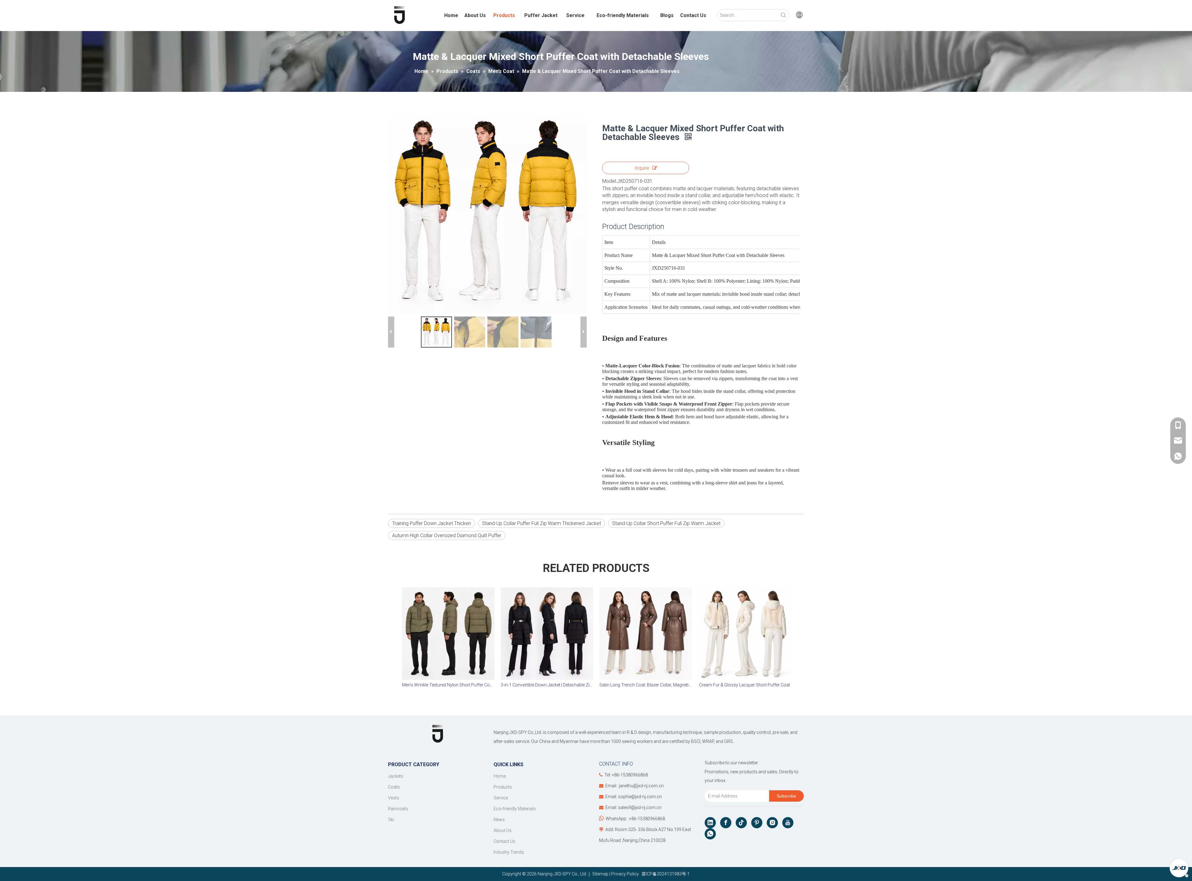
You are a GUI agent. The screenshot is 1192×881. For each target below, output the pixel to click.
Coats (394, 786)
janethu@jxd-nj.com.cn (641, 785)
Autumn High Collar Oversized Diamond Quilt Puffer (446, 535)
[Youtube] (787, 822)
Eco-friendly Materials (515, 808)
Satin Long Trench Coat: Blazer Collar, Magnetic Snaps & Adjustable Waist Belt (645, 684)
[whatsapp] (710, 833)
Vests (393, 797)
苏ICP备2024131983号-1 (665, 873)
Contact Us (504, 841)
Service (501, 797)
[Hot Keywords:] (783, 15)
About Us (503, 830)
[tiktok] (741, 822)
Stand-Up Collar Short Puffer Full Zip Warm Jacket (666, 523)
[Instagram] (772, 822)
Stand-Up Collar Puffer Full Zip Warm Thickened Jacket (541, 523)
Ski (391, 819)
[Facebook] (725, 822)
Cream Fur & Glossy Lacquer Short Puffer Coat (744, 684)
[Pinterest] (756, 822)
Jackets (395, 776)
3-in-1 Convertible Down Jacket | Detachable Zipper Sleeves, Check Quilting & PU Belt (547, 684)
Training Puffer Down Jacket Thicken (431, 523)
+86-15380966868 (647, 818)
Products (503, 786)
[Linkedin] (710, 822)
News (499, 819)
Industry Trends (509, 852)
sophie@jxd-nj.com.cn (640, 796)
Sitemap (600, 873)
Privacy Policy (625, 873)
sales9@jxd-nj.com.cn (639, 807)
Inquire (641, 168)
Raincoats (398, 808)
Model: (609, 181)
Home (500, 776)
